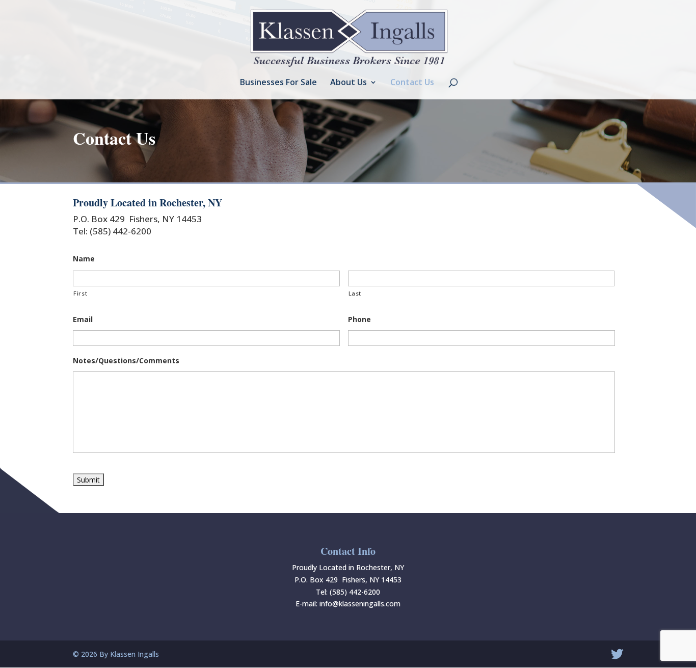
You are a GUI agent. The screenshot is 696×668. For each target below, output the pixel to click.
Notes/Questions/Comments (126, 360)
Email (83, 319)
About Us (348, 83)
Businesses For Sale (278, 83)
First (80, 293)
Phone (359, 319)
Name (84, 258)
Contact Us (412, 83)
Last (355, 293)
